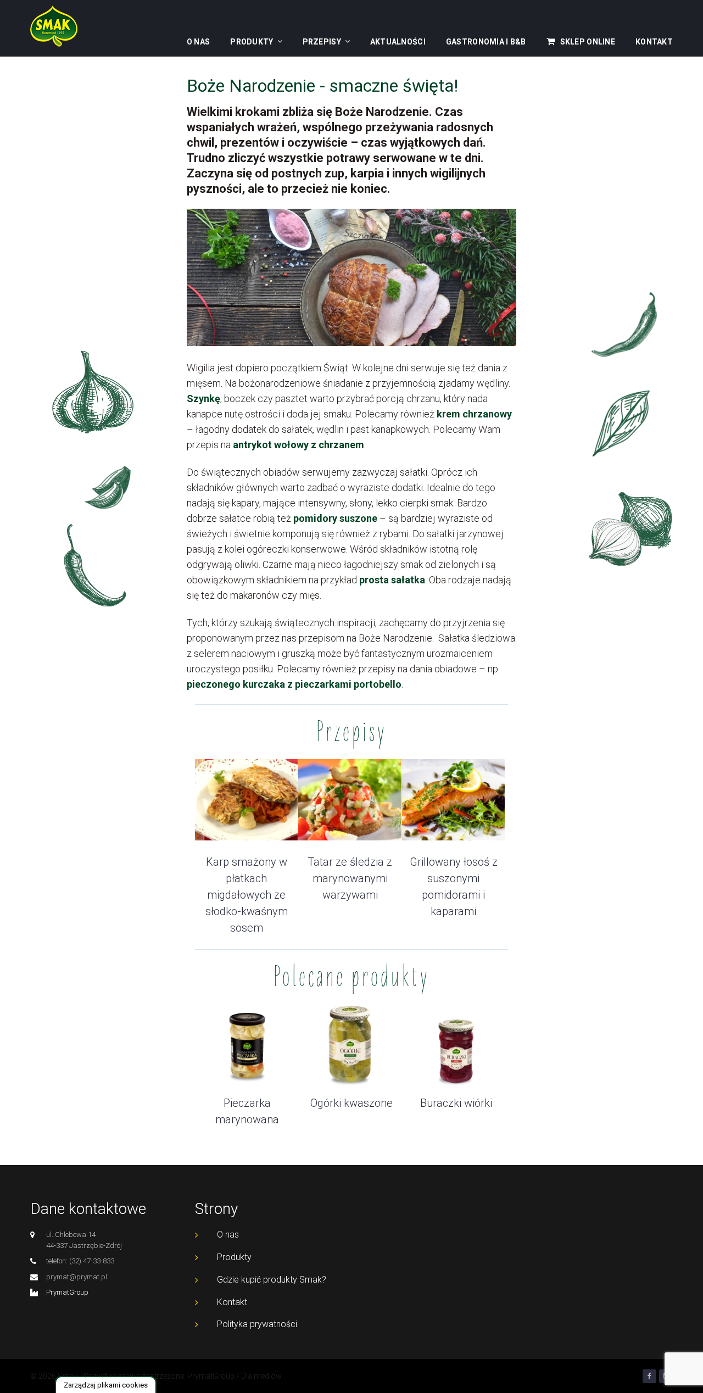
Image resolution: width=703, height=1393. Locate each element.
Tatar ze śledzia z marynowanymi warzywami (350, 878)
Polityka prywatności (257, 1324)
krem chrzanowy (473, 414)
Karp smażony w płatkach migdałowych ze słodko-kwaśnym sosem (246, 894)
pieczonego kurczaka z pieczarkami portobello (294, 684)
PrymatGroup (67, 1292)
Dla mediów (261, 1376)
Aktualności (398, 41)
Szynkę (203, 398)
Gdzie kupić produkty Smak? (271, 1279)
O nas (198, 41)
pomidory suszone (335, 518)
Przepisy (322, 41)
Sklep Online (587, 41)
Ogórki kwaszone (351, 1103)
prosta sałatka (392, 580)
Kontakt (654, 41)
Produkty (251, 41)
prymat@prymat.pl (76, 1277)
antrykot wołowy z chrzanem (298, 444)
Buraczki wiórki (456, 1103)
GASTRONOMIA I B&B (486, 41)
